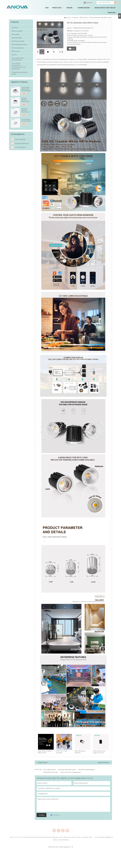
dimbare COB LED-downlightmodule (70, 772)
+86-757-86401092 (20, 139)
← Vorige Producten (41, 762)
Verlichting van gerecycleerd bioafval (19, 73)
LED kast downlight (17, 31)
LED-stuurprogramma (18, 48)
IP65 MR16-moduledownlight (86, 769)
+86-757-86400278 (20, 147)
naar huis (67, 17)
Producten (75, 17)
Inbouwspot (15, 27)
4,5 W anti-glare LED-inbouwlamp (26, 120)
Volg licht (14, 54)
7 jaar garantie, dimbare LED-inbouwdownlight (26, 89)
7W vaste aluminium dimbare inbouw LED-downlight (25, 99)
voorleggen (41, 815)
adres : (12, 837)
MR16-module (84, 17)
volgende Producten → (104, 762)
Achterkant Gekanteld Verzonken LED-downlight (25, 110)
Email (71, 48)
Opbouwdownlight (17, 37)
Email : (97, 837)
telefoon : (55, 840)
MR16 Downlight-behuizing (19, 44)
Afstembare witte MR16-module (67, 769)
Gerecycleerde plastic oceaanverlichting (18, 59)
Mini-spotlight (15, 34)
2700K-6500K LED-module (50, 772)
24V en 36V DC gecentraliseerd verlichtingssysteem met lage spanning (18, 66)
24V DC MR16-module (49, 769)
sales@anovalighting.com (22, 143)
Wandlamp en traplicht (18, 41)
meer (24, 93)
